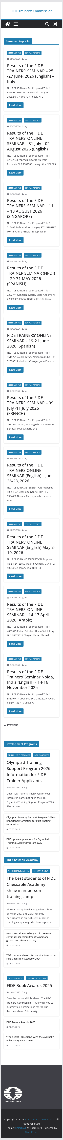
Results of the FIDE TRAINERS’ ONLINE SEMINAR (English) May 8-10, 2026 (31, 544)
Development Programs (19, 755)
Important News (41, 755)
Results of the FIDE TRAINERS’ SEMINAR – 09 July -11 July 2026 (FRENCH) (30, 405)
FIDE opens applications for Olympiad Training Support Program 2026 (27, 841)
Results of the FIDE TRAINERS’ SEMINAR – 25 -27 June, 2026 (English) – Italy (30, 73)
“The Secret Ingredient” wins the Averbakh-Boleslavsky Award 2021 (30, 1038)
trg (26, 58)
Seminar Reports (32, 53)
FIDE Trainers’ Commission (31, 11)
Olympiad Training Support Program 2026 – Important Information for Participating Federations (30, 821)
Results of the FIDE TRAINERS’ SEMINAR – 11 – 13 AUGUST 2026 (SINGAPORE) (30, 208)
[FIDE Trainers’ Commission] (8, 24)
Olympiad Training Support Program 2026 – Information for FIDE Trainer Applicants (30, 771)
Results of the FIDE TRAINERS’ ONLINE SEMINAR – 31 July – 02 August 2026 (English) (28, 141)
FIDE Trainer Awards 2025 (20, 1022)
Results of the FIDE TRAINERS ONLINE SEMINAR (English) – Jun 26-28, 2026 (29, 473)
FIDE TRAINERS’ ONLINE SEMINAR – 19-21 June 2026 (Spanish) (29, 340)
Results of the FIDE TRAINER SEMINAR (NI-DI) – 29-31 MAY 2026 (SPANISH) (31, 276)
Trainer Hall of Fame (36, 978)
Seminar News (14, 53)
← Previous (11, 725)
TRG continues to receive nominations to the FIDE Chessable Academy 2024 (31, 956)
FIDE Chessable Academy (18, 871)
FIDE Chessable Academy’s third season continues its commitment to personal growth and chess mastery (28, 937)
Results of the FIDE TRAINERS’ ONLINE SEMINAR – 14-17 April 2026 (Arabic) (28, 612)
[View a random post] (55, 24)
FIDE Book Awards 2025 (30, 985)
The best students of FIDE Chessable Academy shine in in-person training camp (31, 887)
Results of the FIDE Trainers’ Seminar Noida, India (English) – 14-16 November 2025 (30, 679)
